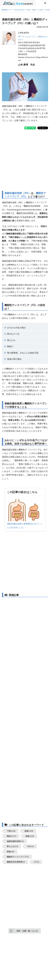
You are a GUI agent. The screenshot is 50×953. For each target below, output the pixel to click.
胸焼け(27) (11, 836)
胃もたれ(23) (12, 846)
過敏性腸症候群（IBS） (17, 192)
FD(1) (36, 862)
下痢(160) (11, 831)
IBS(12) (30, 846)
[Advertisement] (25, 160)
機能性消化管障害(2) (16, 862)
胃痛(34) (10, 851)
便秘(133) (29, 836)
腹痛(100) (29, 831)
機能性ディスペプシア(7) (18, 856)
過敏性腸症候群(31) (15, 841)
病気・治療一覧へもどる (27, 931)
